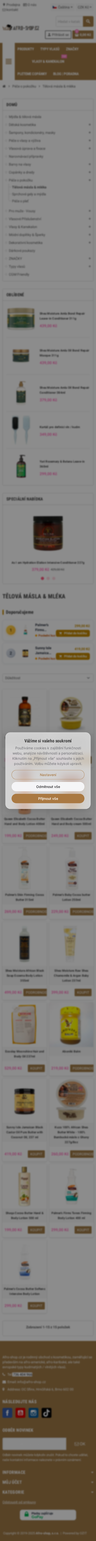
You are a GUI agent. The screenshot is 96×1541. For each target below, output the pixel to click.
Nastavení (48, 774)
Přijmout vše (48, 798)
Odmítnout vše (48, 786)
